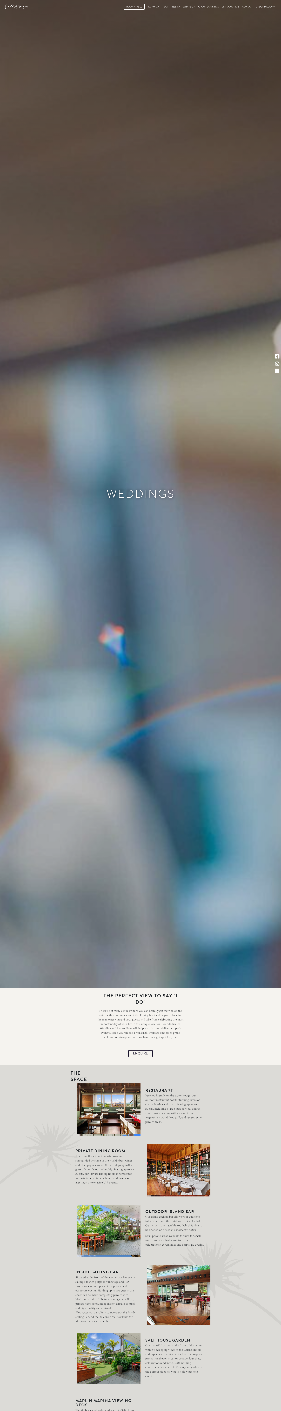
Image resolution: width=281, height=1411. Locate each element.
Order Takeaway (265, 6)
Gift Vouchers (230, 6)
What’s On (189, 6)
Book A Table (134, 6)
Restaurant (154, 6)
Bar (166, 6)
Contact (247, 6)
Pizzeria (175, 6)
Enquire (140, 1053)
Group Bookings (208, 6)
